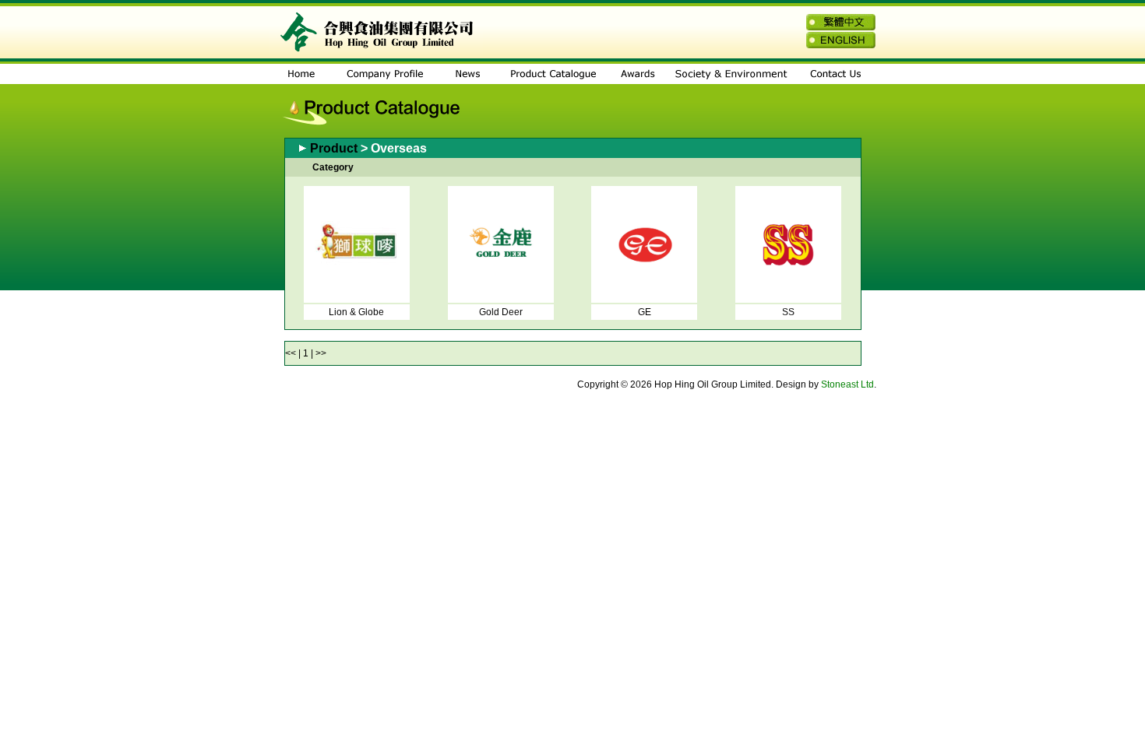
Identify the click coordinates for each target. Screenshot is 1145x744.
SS (788, 312)
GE (644, 312)
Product (334, 148)
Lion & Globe (356, 312)
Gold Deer (501, 312)
